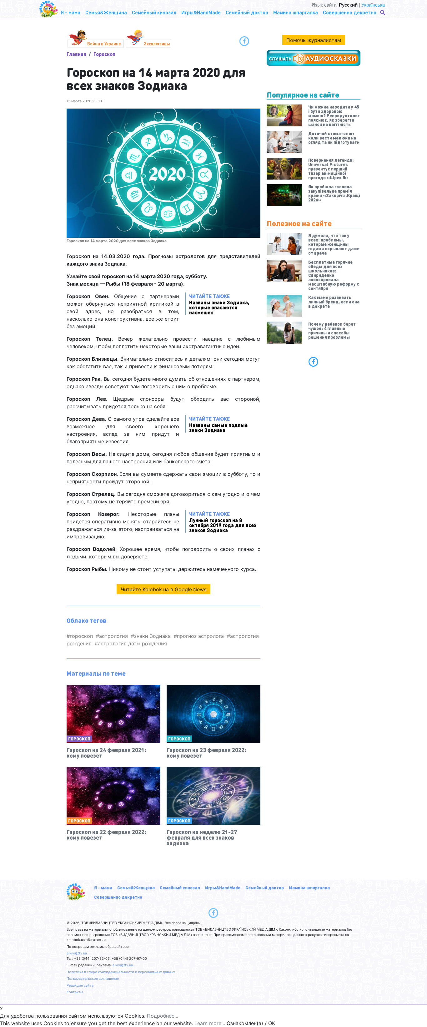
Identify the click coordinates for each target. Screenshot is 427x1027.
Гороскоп (104, 54)
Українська (373, 5)
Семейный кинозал (180, 887)
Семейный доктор (264, 887)
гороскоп (81, 636)
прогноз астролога (200, 636)
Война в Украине (104, 43)
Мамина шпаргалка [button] (295, 12)
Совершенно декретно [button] (349, 12)
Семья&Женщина (136, 887)
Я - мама (103, 887)
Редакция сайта (80, 985)
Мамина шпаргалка (309, 887)
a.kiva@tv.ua (77, 953)
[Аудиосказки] (313, 58)
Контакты (75, 992)
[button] (383, 12)
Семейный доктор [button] (247, 12)
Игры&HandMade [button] (201, 12)
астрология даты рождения (132, 643)
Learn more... (209, 1023)
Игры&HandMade (222, 887)
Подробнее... (162, 1016)
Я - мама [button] (70, 12)
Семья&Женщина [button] (106, 12)
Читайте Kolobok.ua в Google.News (163, 589)
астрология (113, 636)
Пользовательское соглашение (93, 978)
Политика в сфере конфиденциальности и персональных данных (121, 972)
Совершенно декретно (118, 897)
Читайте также (219, 304)
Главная (76, 54)
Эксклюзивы (157, 43)
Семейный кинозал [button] (154, 12)
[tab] (313, 361)
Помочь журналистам (313, 40)
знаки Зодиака (152, 636)
